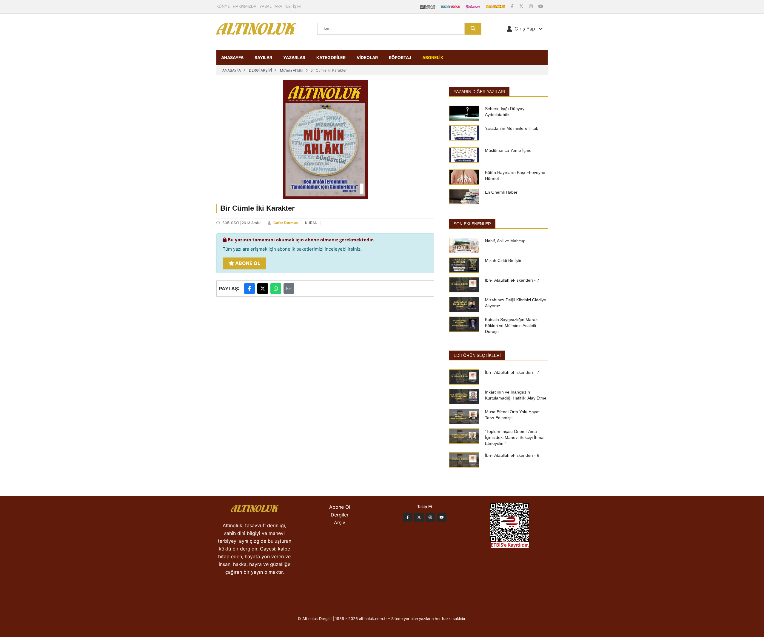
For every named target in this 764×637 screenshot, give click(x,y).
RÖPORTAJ (400, 57)
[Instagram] (531, 6)
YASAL (265, 6)
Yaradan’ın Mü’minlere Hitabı (512, 128)
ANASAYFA (232, 57)
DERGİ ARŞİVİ (260, 70)
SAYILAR (263, 57)
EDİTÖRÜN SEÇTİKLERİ (477, 355)
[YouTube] (540, 6)
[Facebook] (513, 6)
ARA (278, 6)
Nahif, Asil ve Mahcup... (507, 240)
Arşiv (339, 522)
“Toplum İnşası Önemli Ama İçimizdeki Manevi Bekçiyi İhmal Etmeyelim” (514, 437)
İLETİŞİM (293, 6)
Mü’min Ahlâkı (291, 70)
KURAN (311, 222)
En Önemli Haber (501, 192)
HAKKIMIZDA (244, 6)
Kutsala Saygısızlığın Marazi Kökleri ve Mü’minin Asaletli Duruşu (511, 325)
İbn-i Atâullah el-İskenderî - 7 (512, 280)
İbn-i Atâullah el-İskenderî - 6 (512, 455)
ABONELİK (432, 57)
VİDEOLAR (367, 57)
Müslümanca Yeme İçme (508, 150)
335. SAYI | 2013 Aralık (241, 222)
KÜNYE (223, 6)
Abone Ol (247, 263)
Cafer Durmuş (285, 222)
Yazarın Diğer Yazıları (479, 91)
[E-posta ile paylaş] (289, 288)
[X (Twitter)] (522, 6)
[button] (525, 29)
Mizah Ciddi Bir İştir (503, 260)
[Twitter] (419, 517)
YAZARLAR (294, 57)
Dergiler (340, 515)
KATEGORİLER (331, 57)
